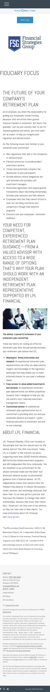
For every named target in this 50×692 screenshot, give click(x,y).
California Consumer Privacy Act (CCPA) (29, 646)
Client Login (25, 20)
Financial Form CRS (12, 605)
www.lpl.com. (13, 516)
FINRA (31, 657)
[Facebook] (0, 689)
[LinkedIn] (8, 689)
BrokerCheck (7, 612)
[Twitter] (4, 689)
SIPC (35, 657)
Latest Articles (8, 592)
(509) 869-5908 (15, 577)
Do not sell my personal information (18, 651)
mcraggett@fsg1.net (11, 586)
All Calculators (8, 600)
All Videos (6, 596)
